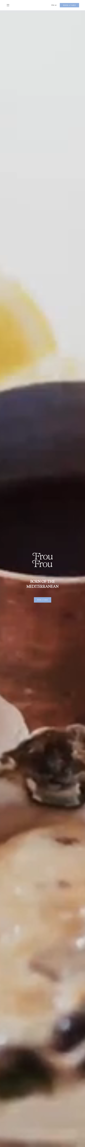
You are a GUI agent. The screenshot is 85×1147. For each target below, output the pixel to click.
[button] (7, 5)
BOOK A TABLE (69, 5)
